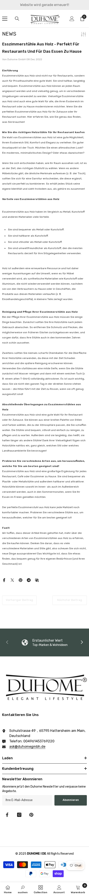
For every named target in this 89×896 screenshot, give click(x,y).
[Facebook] (4, 580)
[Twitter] (12, 580)
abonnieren (71, 799)
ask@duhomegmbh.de (27, 746)
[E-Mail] (37, 580)
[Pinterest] (20, 580)
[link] (22, 889)
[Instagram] (19, 815)
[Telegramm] (29, 580)
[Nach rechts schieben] (81, 642)
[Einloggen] (72, 18)
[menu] (4, 18)
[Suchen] (17, 18)
